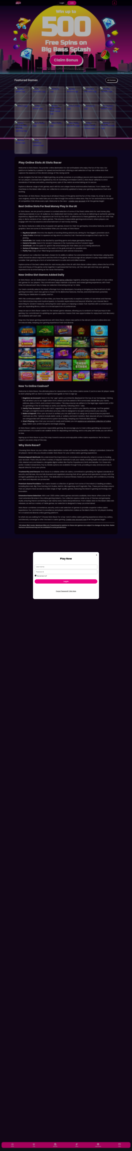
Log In (66, 581)
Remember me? (42, 576)
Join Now (66, 588)
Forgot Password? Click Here (66, 591)
